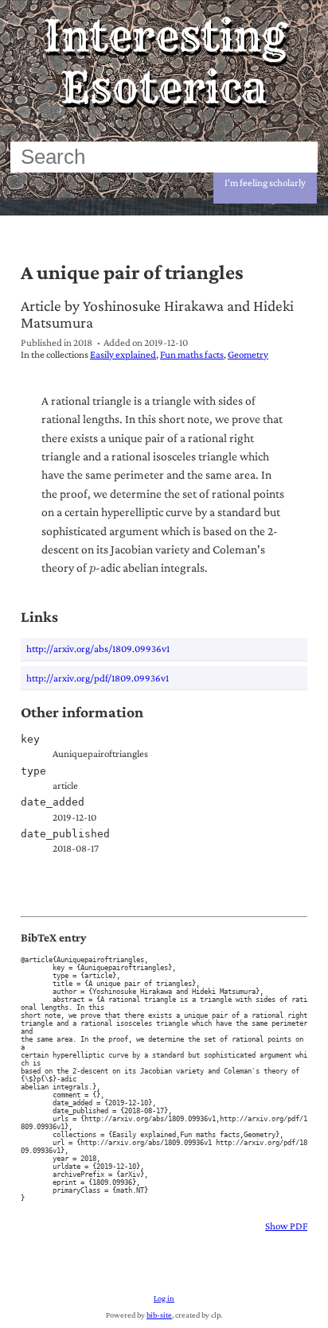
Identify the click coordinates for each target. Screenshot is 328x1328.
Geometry (248, 354)
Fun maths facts (192, 354)
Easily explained (123, 354)
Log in (164, 1298)
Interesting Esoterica (164, 62)
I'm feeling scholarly (265, 182)
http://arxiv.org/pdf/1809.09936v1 (97, 678)
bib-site (159, 1315)
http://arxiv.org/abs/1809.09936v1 (98, 648)
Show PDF (286, 1226)
